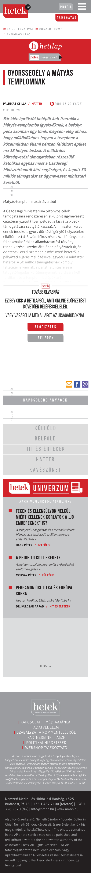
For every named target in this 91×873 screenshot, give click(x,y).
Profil (66, 7)
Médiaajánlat (59, 722)
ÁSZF (61, 737)
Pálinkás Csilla (14, 103)
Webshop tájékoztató (46, 748)
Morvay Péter (26, 575)
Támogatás (67, 18)
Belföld (44, 545)
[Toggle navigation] (82, 7)
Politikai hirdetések (46, 742)
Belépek (46, 338)
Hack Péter (24, 545)
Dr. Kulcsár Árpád (30, 606)
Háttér (37, 103)
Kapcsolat (31, 722)
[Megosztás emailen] (69, 384)
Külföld (48, 575)
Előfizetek (46, 327)
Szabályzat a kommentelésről (46, 732)
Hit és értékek (60, 606)
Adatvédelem (46, 727)
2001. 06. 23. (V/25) (68, 104)
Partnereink (40, 737)
